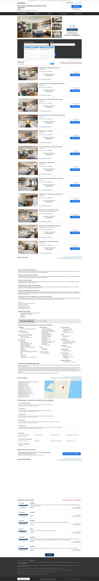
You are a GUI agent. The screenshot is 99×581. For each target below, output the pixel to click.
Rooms (51, 42)
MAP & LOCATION (63, 13)
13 (40, 55)
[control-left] (19, 27)
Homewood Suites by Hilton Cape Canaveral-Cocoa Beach (24, 435)
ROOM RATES (37, 13)
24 (48, 57)
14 (42, 55)
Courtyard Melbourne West (54, 434)
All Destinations (29, 572)
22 (44, 57)
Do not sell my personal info (50, 572)
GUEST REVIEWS (78, 13)
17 (48, 55)
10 (48, 53)
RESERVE (76, 6)
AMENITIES (49, 13)
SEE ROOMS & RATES (72, 29)
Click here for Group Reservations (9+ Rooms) (74, 59)
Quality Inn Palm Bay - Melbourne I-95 (72, 434)
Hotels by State (35, 572)
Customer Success (41, 572)
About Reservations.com (21, 572)
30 (25, 61)
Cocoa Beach (20, 445)
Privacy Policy (48, 578)
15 (44, 55)
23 (46, 57)
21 (42, 57)
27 (33, 59)
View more (49, 554)
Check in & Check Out (29, 42)
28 (35, 59)
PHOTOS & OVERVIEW (21, 13)
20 (40, 57)
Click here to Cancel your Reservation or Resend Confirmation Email (29, 568)
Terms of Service (42, 578)
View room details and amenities (45, 79)
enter (52, 63)
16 (46, 55)
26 (31, 59)
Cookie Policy (54, 578)
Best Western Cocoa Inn (38, 434)
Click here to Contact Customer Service (55, 568)
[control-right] (49, 27)
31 (27, 61)
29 (44, 59)
